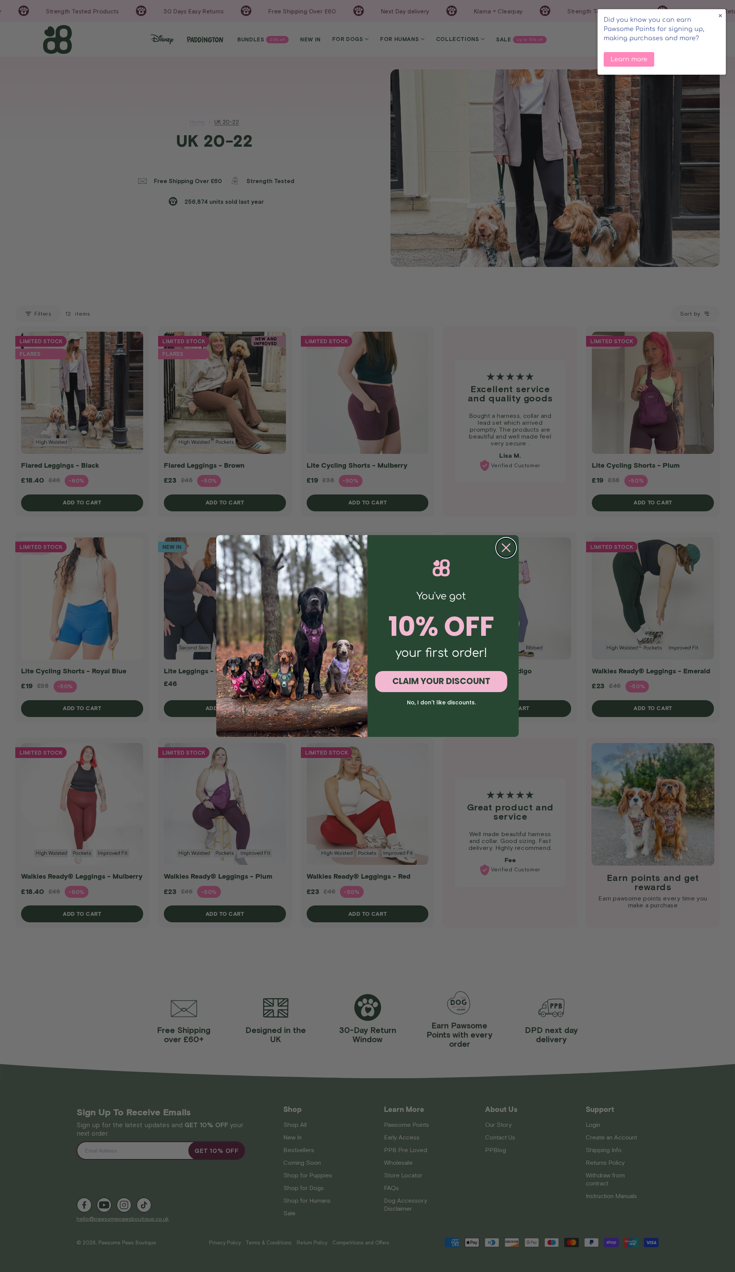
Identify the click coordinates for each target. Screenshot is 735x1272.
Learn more (629, 59)
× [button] (720, 15)
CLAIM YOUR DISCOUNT (441, 681)
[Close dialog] (506, 547)
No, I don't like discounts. (441, 702)
